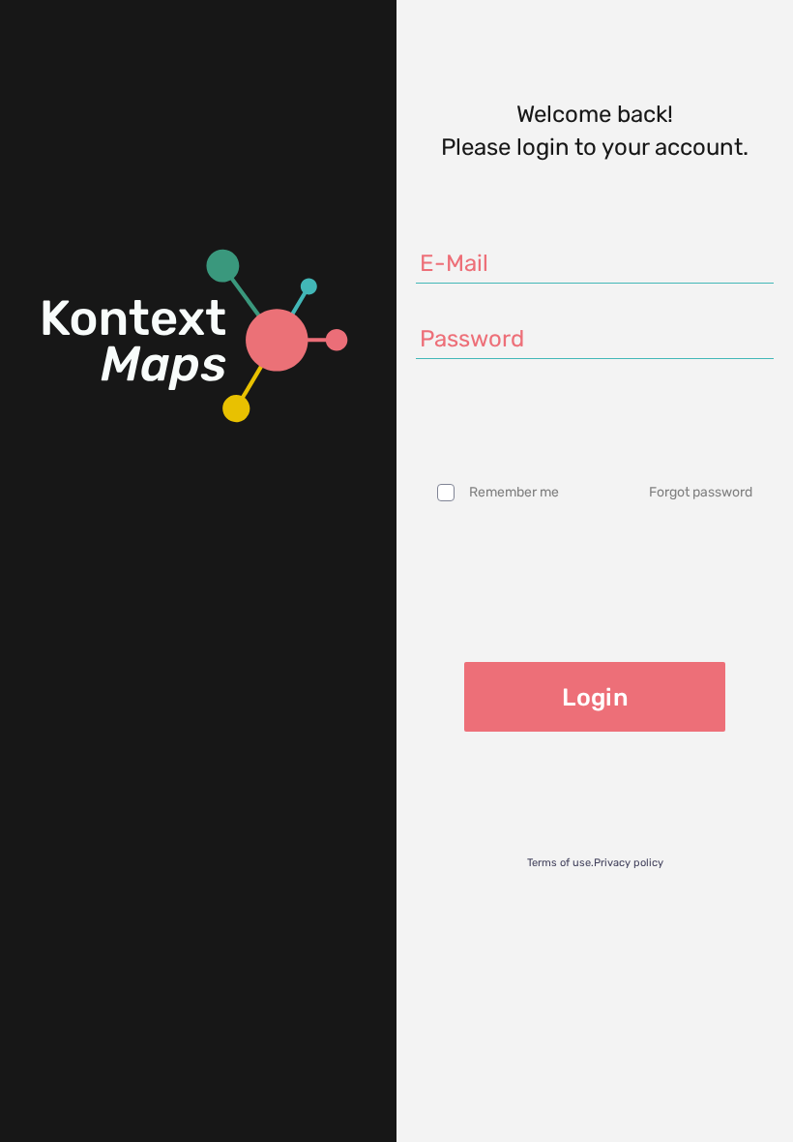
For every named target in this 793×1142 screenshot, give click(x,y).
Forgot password (700, 492)
